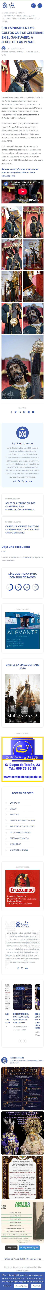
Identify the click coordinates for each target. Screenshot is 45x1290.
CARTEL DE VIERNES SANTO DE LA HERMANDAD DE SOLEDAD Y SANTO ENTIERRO (22, 529)
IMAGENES (14, 814)
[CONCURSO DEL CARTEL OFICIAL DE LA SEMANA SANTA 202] (22, 1088)
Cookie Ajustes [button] (21, 1286)
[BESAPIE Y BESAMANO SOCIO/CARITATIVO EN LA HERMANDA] (22, 1133)
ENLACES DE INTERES (19, 850)
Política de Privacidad (13, 1259)
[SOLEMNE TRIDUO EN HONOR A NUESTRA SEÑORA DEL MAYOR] (22, 1177)
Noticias (5, 52)
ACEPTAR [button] (36, 1286)
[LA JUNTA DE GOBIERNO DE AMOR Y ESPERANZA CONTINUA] (22, 1221)
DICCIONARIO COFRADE (20, 832)
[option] (22, 1007)
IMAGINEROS (15, 844)
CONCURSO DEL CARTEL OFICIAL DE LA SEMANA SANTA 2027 (21, 1018)
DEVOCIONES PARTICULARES (22, 820)
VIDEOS (13, 809)
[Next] (24, 1041)
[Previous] (20, 1041)
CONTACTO (15, 803)
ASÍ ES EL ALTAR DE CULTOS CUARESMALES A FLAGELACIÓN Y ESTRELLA (20, 506)
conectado (26, 557)
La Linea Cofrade (14, 48)
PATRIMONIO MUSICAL (20, 838)
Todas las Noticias (16, 52)
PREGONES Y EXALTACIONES (22, 826)
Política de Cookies (32, 1259)
